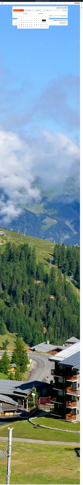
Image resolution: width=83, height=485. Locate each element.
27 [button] (27, 26)
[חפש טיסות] (81, 6)
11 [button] (36, 20)
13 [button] (27, 22)
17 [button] (38, 22)
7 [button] (25, 20)
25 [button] (36, 24)
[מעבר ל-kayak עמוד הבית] (77, 3)
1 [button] (23, 18)
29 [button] (42, 26)
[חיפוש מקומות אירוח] (81, 8)
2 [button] (21, 18)
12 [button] (34, 20)
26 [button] (34, 24)
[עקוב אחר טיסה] (81, 14)
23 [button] (40, 24)
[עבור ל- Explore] (81, 12)
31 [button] (19, 26)
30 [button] (40, 26)
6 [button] (27, 20)
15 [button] (23, 22)
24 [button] (38, 24)
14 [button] (25, 22)
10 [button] (38, 20)
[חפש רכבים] (81, 9)
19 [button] (34, 22)
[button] (1, 1)
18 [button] (36, 22)
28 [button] (25, 26)
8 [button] (23, 20)
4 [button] (36, 18)
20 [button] (27, 24)
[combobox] (57, 10)
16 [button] (40, 22)
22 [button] (42, 24)
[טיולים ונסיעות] (81, 16)
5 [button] (34, 18)
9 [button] (21, 20)
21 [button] (25, 24)
